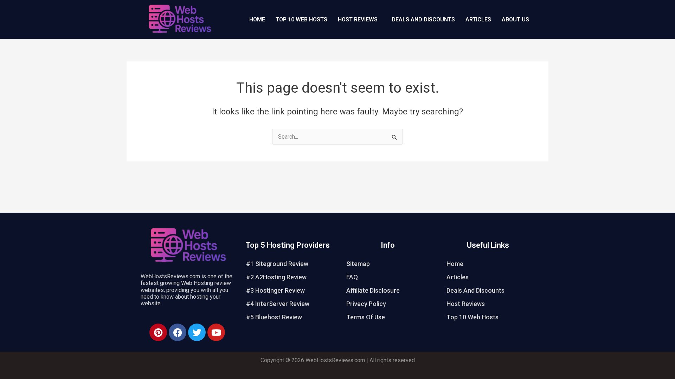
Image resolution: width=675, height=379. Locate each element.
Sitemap (358, 263)
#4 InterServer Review (277, 303)
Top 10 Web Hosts (301, 19)
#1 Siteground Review (277, 263)
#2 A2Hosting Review (276, 277)
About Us (515, 19)
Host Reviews (465, 303)
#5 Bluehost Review (274, 317)
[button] (359, 20)
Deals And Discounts (423, 19)
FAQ (352, 277)
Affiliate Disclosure (373, 290)
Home (257, 19)
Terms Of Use (365, 317)
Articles (478, 19)
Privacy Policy (366, 303)
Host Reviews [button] (358, 19)
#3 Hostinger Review (275, 290)
